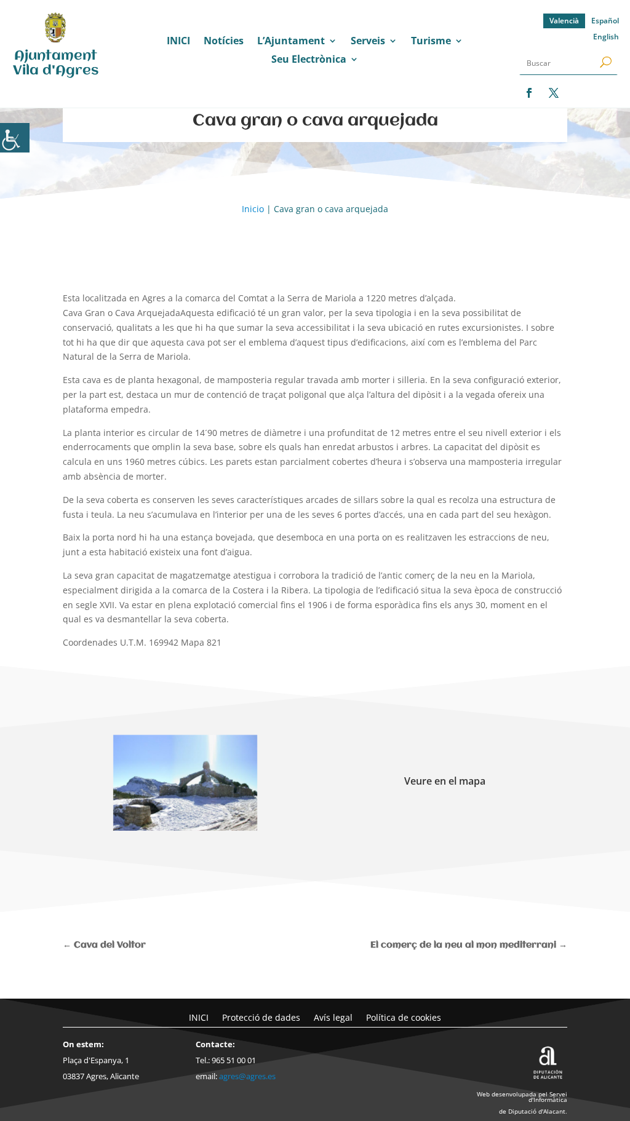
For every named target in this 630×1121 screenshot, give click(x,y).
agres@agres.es (247, 1076)
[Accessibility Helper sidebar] (15, 138)
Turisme (431, 41)
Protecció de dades (261, 1017)
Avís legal (333, 1017)
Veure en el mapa (444, 781)
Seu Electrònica (308, 60)
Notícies (224, 41)
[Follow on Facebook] (529, 93)
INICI (178, 41)
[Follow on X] (554, 93)
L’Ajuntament (291, 41)
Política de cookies (403, 1017)
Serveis (368, 41)
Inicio (253, 209)
